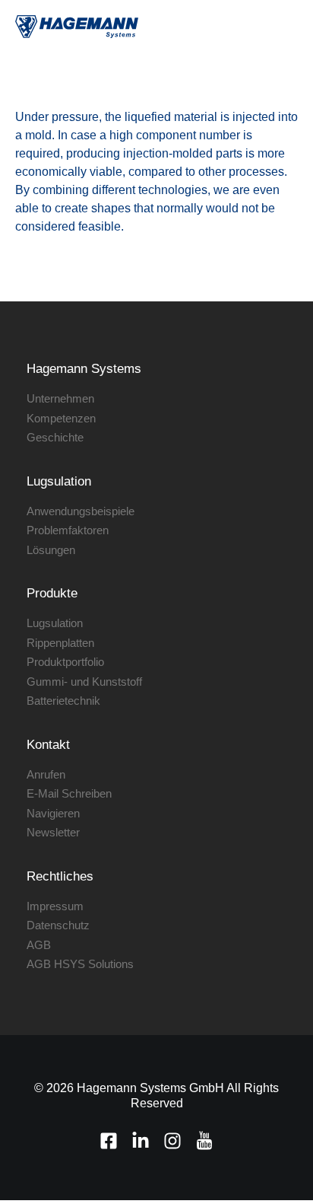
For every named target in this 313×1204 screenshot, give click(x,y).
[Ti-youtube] (204, 1141)
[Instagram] (172, 1141)
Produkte (52, 593)
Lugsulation (59, 481)
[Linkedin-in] (140, 1141)
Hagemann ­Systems (84, 369)
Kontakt (48, 744)
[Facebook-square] (109, 1141)
